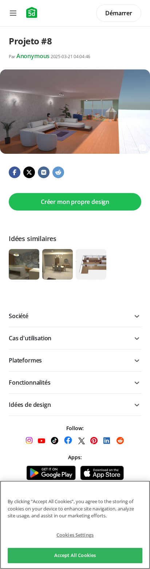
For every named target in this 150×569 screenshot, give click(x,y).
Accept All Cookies (75, 555)
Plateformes (25, 360)
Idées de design (30, 405)
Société (18, 316)
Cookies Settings (75, 535)
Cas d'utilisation (30, 338)
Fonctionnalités (30, 382)
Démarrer (118, 13)
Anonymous (33, 56)
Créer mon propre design (75, 202)
